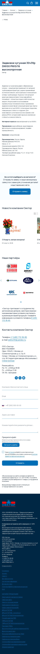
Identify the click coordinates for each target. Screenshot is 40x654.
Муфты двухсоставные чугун (10, 605)
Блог (3, 589)
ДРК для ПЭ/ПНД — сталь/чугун (11, 613)
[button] (27, 3)
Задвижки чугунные (24, 10)
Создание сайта (6, 566)
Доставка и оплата (7, 579)
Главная (4, 10)
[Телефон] (20, 377)
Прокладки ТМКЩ (7, 626)
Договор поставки (7, 584)
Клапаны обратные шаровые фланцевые (13, 642)
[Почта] (23, 377)
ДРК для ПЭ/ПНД (7, 610)
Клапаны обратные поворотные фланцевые (14, 644)
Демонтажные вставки (8, 631)
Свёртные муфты (7, 600)
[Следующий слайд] (38, 280)
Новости (4, 576)
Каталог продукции (10, 594)
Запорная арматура (8, 647)
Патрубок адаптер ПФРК (9, 618)
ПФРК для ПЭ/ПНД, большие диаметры (13, 623)
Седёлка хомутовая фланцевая (11, 636)
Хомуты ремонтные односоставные (12, 597)
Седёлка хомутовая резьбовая (10, 639)
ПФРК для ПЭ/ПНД (7, 621)
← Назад (5, 19)
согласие (11, 452)
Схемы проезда (8, 361)
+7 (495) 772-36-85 (18, 337)
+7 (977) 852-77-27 (7, 560)
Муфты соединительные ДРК (10, 607)
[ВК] (16, 377)
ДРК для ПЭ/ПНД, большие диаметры (12, 615)
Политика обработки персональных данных (14, 587)
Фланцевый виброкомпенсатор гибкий (13, 634)
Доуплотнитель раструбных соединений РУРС (15, 628)
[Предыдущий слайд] (1, 280)
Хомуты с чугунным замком (10, 602)
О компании (5, 571)
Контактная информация (9, 581)
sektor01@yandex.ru (17, 340)
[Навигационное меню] (36, 3)
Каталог (12, 10)
